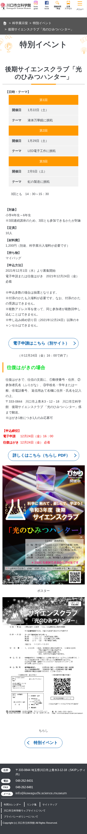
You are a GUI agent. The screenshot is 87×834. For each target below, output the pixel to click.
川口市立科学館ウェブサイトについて (25, 810)
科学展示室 (20, 23)
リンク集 (32, 804)
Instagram (36, 7)
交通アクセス (68, 7)
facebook (47, 7)
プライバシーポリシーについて (21, 816)
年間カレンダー (12, 804)
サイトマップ (49, 804)
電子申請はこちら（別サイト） (41, 343)
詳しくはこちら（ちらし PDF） (41, 455)
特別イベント (42, 23)
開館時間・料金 (57, 7)
